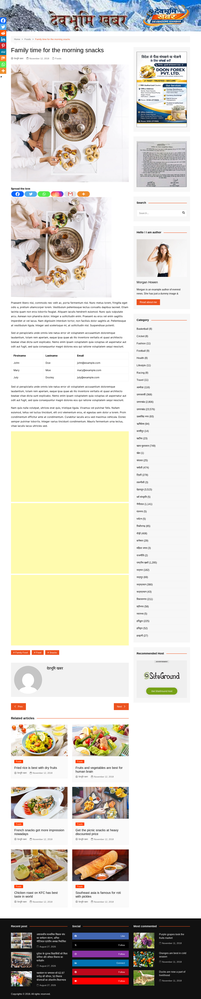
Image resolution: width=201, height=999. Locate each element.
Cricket (140, 336)
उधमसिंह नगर (143, 416)
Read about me (148, 302)
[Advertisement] (70, 466)
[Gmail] (70, 194)
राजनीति (140, 555)
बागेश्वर (140, 540)
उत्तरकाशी (141, 394)
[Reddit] (3, 33)
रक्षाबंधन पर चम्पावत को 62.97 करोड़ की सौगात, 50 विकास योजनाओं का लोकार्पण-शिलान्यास (51, 976)
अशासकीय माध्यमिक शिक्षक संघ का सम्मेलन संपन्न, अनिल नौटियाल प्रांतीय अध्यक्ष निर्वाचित (51, 938)
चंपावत (140, 460)
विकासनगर (142, 599)
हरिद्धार (140, 621)
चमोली (139, 467)
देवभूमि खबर (18, 58)
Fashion (141, 343)
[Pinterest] (3, 45)
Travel (140, 380)
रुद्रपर (140, 570)
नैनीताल (140, 504)
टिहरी (139, 475)
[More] (83, 194)
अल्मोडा (140, 387)
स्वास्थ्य (140, 613)
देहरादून (140, 489)
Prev (20, 706)
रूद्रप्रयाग (142, 591)
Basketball (142, 329)
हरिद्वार (140, 628)
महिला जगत (142, 548)
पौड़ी (139, 533)
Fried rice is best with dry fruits (35, 767)
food (38, 652)
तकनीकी (140, 482)
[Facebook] (17, 194)
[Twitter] (30, 194)
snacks (53, 652)
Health (140, 358)
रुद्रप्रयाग (141, 584)
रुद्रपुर (140, 577)
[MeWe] (3, 52)
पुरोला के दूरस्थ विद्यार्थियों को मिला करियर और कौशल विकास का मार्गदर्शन (52, 957)
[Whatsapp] (44, 194)
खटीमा (139, 438)
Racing (141, 372)
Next (119, 706)
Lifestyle (141, 365)
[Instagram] (57, 194)
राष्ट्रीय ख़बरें (142, 562)
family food (21, 652)
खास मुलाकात (143, 445)
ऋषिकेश (140, 424)
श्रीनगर (140, 606)
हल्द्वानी (140, 635)
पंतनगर (140, 511)
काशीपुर (140, 431)
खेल (138, 453)
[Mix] (3, 58)
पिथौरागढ (141, 526)
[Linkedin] (3, 39)
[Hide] (1, 77)
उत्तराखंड (141, 402)
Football (141, 350)
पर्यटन (139, 519)
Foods (58, 58)
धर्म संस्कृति (142, 497)
